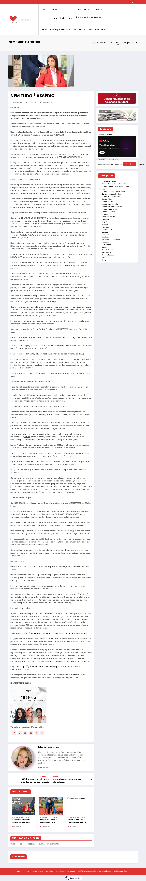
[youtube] (133, 2)
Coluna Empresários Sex (111, 194)
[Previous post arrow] (11, 779)
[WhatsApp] (37, 733)
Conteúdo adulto (108, 217)
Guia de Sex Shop (97, 29)
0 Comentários (47, 102)
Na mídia (98, 9)
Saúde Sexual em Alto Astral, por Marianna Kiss (21, 821)
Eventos (105, 224)
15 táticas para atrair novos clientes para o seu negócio (35, 780)
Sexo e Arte (106, 252)
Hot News (105, 227)
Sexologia (105, 257)
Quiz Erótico (106, 245)
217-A (63, 337)
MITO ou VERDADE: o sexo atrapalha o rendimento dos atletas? (48, 821)
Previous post (43, 776)
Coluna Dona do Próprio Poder (113, 191)
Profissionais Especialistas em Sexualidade (63, 29)
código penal (40, 373)
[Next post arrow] (91, 779)
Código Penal (75, 337)
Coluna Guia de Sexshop (111, 196)
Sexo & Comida (108, 250)
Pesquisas (105, 242)
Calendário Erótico (109, 181)
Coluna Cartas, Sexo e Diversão (114, 184)
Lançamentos (107, 229)
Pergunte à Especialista (111, 240)
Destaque (105, 219)
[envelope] (25, 733)
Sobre (54, 9)
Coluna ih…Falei (107, 202)
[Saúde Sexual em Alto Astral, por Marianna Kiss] (23, 806)
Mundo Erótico (107, 234)
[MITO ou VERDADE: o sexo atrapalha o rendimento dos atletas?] (51, 806)
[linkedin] (20, 733)
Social (104, 260)
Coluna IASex (107, 199)
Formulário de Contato (62, 18)
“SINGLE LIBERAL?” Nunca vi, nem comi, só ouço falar (77, 821)
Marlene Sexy (107, 232)
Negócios (105, 237)
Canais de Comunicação (88, 17)
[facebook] (14, 733)
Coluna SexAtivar (108, 212)
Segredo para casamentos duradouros (67, 780)
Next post (57, 776)
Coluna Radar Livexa (109, 209)
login (31, 844)
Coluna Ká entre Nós (110, 204)
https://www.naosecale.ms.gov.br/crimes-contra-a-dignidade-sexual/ (55, 633)
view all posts (43, 768)
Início (44, 9)
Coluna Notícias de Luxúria (112, 207)
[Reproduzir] (101, 167)
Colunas (105, 214)
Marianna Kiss (17, 102)
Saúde (104, 247)
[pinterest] (31, 733)
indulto (27, 436)
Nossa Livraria (83, 9)
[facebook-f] (130, 2)
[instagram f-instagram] (135, 2)
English (104, 222)
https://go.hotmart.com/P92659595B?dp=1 (40, 666)
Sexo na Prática (108, 255)
